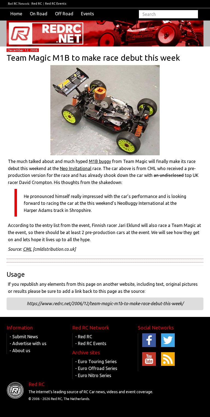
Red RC (36, 3)
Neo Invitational (75, 168)
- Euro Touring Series (96, 361)
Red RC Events (55, 3)
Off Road (64, 13)
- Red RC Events (90, 343)
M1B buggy (100, 161)
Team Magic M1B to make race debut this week (93, 57)
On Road (38, 13)
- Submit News (24, 336)
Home (16, 13)
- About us (20, 350)
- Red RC (83, 336)
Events (87, 13)
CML (27, 249)
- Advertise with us (28, 343)
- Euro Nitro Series (93, 375)
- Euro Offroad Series (96, 368)
